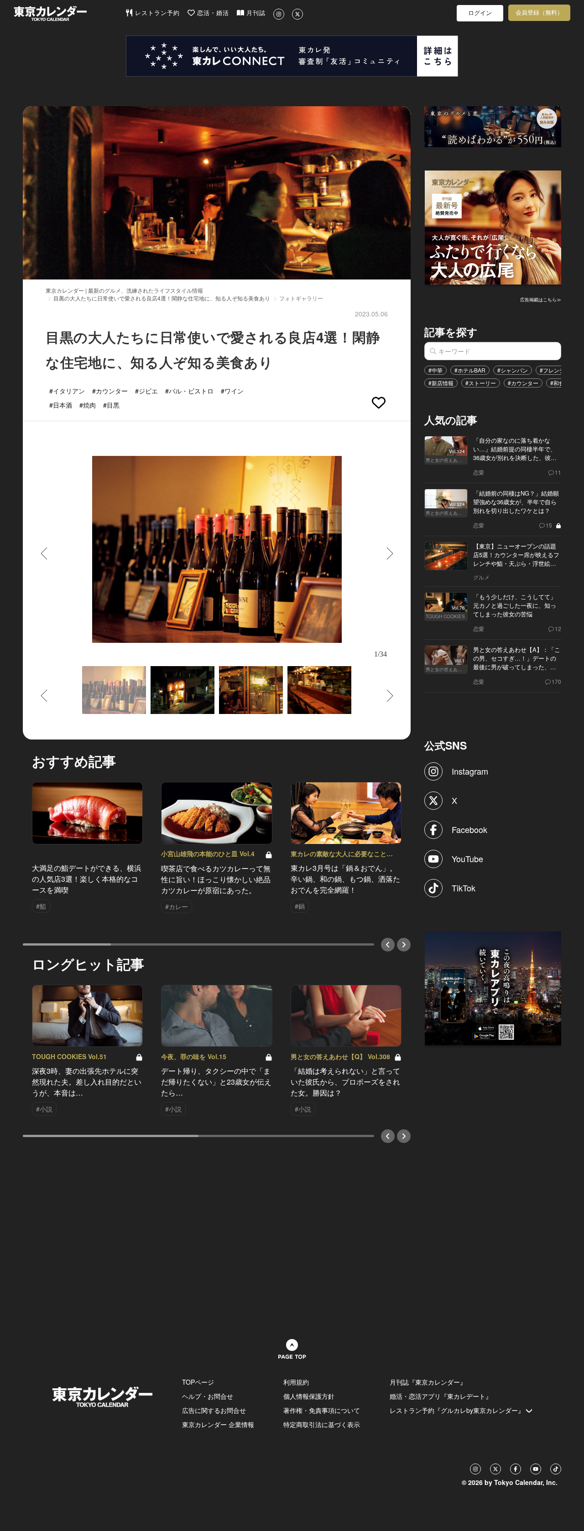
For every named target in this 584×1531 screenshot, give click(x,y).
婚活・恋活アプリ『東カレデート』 (441, 1396)
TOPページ (198, 1382)
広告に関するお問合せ (214, 1410)
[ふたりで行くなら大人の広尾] (493, 226)
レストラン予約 (156, 13)
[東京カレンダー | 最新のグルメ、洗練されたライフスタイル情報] (69, 13)
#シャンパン (512, 370)
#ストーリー (480, 383)
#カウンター (523, 383)
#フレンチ (552, 370)
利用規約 (296, 1382)
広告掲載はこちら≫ (540, 299)
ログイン (480, 13)
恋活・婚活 (212, 13)
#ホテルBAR (469, 370)
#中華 (435, 370)
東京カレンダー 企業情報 (218, 1424)
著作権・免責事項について (321, 1410)
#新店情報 (441, 383)
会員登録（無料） (539, 12)
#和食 (557, 383)
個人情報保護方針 (308, 1396)
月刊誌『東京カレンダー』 (428, 1382)
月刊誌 (255, 13)
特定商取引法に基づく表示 (321, 1424)
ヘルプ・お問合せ (207, 1396)
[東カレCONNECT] (292, 56)
